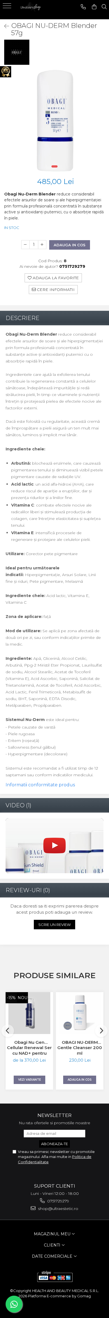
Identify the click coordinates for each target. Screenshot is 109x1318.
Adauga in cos (70, 245)
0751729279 (57, 1201)
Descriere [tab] (22, 318)
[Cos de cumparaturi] (94, 7)
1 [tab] (54, 166)
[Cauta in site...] (104, 7)
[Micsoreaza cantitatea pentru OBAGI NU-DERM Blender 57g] (25, 244)
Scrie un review (54, 924)
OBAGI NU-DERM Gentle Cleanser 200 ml (79, 1048)
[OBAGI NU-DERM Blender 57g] (54, 120)
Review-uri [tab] (28, 890)
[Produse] (8, 7)
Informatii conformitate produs (40, 784)
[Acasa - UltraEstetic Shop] (30, 10)
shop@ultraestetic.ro (57, 1208)
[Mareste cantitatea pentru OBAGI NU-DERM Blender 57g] (42, 244)
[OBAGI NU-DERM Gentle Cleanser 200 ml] (79, 1013)
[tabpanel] (54, 120)
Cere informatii (55, 289)
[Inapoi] (4, 26)
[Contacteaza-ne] (83, 7)
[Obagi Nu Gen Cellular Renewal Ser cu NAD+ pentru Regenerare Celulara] (29, 1013)
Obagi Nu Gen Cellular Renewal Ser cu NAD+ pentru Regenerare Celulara (29, 1048)
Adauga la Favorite (55, 277)
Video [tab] (18, 805)
